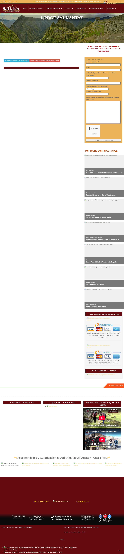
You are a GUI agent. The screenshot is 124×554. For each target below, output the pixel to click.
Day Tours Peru (27, 527)
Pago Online (18, 527)
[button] (15, 457)
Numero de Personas (93, 91)
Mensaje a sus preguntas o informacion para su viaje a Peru (102, 98)
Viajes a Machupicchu (35, 8)
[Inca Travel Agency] (11, 8)
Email (88, 67)
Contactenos (110, 8)
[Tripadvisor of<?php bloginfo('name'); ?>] (36, 464)
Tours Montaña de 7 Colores (72, 527)
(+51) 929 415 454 (88, 516)
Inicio (25, 8)
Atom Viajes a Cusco (10, 550)
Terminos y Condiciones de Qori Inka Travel (44, 61)
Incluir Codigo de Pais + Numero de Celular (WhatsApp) (101, 74)
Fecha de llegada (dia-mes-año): (97, 86)
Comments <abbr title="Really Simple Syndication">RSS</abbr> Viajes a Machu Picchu (33, 552)
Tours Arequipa (80, 8)
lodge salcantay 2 (117, 385)
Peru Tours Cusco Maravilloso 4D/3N (74, 532)
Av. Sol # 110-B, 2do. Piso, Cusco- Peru (19, 517)
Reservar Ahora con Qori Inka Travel (16, 61)
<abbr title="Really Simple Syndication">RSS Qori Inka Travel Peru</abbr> (51, 547)
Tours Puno (68, 8)
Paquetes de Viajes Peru (96, 8)
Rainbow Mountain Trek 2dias (89, 527)
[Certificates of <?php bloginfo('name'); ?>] (88, 464)
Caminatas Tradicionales (53, 8)
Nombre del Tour (92, 80)
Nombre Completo (92, 62)
